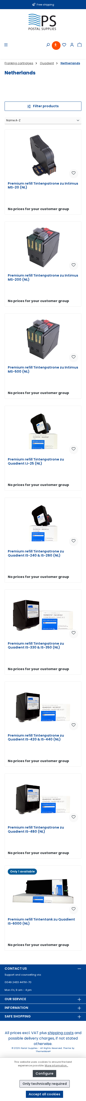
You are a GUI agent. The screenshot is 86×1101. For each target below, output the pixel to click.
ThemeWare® (43, 1051)
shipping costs (61, 1032)
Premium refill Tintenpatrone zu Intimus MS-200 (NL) (43, 278)
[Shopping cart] (79, 45)
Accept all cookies (44, 1094)
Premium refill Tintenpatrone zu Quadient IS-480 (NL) (36, 830)
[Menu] (6, 45)
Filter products (45, 106)
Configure (44, 1073)
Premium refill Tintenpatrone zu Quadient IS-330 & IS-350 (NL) (36, 646)
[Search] (48, 45)
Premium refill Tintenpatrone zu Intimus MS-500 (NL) (43, 370)
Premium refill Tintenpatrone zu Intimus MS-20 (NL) (43, 186)
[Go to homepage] (43, 22)
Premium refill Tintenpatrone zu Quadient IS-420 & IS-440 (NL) (36, 738)
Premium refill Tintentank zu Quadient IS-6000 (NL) (41, 922)
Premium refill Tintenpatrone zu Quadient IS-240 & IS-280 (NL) (36, 553)
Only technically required (44, 1083)
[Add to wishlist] (73, 173)
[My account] (72, 45)
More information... (56, 1065)
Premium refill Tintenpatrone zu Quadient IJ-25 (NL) (36, 461)
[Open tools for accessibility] (55, 45)
